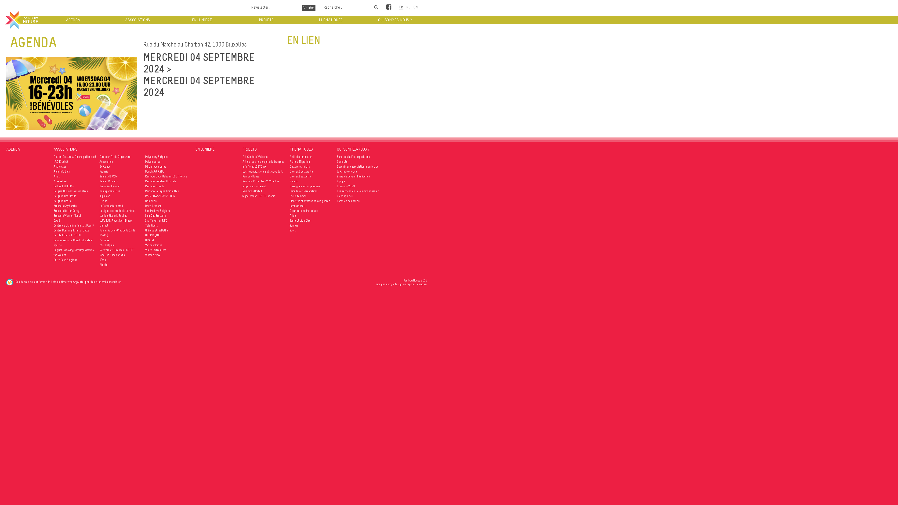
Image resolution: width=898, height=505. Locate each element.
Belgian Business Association (71, 191)
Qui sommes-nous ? (395, 20)
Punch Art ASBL (154, 171)
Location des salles (348, 201)
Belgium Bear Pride (65, 196)
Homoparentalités (109, 191)
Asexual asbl (61, 181)
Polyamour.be (153, 161)
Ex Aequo (105, 166)
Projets (266, 20)
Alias (57, 176)
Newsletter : (260, 7)
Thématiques (331, 20)
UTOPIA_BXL (153, 235)
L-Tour (103, 201)
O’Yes (102, 260)
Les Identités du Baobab (113, 215)
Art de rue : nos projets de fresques (263, 161)
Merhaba (104, 240)
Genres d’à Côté (108, 176)
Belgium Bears (62, 201)
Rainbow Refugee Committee (162, 191)
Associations (137, 20)
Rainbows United (252, 191)
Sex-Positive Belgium (157, 211)
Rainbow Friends (154, 186)
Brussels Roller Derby (66, 211)
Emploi (294, 181)
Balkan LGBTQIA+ (64, 186)
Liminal (103, 225)
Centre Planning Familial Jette (71, 230)
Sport (293, 230)
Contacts (342, 161)
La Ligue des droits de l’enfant (117, 211)
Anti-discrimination (301, 157)
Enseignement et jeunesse (305, 186)
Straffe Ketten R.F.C (156, 220)
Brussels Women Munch (68, 215)
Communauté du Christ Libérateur (73, 240)
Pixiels (103, 265)
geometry (386, 284)
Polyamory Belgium (156, 157)
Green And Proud (109, 186)
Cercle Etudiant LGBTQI (67, 235)
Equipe (341, 181)
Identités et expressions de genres (310, 201)
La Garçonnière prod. (111, 206)
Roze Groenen (153, 206)
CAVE (57, 220)
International (297, 206)
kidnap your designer (415, 284)
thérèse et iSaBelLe (156, 230)
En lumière (202, 20)
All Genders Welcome (255, 157)
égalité (58, 245)
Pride (293, 215)
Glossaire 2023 (346, 186)
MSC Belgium (107, 245)
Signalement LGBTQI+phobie (259, 196)
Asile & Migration (300, 161)
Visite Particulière (156, 250)
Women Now (152, 255)
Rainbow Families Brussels (160, 181)
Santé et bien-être (300, 220)
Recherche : (333, 7)
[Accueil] (21, 20)
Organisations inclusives (304, 211)
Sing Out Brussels (155, 215)
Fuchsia (103, 171)
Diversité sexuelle (300, 176)
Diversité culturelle (301, 171)
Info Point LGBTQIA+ (254, 166)
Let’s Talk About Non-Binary (115, 220)
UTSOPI (149, 240)
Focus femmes (298, 196)
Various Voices (153, 245)
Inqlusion (104, 196)
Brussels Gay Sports (65, 206)
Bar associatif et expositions (353, 157)
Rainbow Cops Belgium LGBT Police (166, 176)
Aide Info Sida (62, 171)
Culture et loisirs (300, 166)
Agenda (73, 20)
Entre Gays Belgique (65, 260)
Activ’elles (60, 166)
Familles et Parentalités (303, 191)
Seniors (294, 225)
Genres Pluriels (108, 181)
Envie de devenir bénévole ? (353, 176)
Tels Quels (151, 225)
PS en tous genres (155, 166)
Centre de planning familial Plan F (74, 225)
